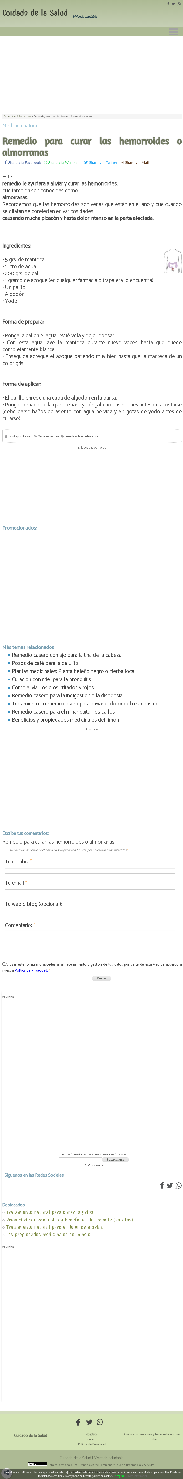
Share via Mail (136, 162)
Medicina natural (20, 126)
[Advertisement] (91, 72)
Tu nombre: (18, 861)
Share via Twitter (102, 162)
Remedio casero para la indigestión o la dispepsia (67, 695)
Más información (137, 1476)
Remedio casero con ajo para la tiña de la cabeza (67, 655)
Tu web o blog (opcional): (33, 904)
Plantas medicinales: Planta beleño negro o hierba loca (73, 671)
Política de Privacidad (92, 1444)
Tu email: (16, 883)
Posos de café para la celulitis (45, 663)
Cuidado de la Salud (35, 13)
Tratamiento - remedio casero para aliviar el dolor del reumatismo (85, 703)
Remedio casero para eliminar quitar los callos (63, 712)
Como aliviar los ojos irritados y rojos (53, 687)
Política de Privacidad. (31, 970)
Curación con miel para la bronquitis (51, 679)
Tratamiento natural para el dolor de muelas (54, 1227)
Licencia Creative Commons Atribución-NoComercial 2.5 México (116, 1465)
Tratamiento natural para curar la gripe (49, 1212)
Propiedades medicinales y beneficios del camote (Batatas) (69, 1219)
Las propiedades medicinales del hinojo (48, 1234)
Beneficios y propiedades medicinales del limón (65, 720)
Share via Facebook (24, 162)
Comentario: (20, 925)
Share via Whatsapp (64, 162)
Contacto (91, 1439)
